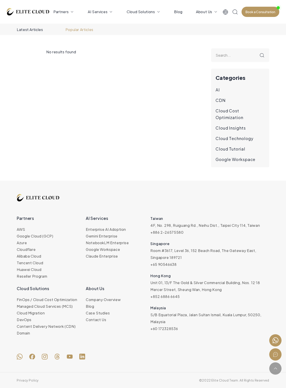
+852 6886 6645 (165, 296)
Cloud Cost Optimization (229, 114)
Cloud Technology (234, 138)
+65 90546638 (163, 264)
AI (218, 89)
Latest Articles (30, 29)
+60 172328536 (164, 328)
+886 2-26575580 (167, 232)
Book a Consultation (260, 12)
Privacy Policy (28, 380)
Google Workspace (235, 159)
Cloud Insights (231, 127)
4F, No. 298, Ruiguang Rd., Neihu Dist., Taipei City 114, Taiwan (205, 225)
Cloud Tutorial (230, 148)
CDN (221, 100)
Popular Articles (79, 29)
